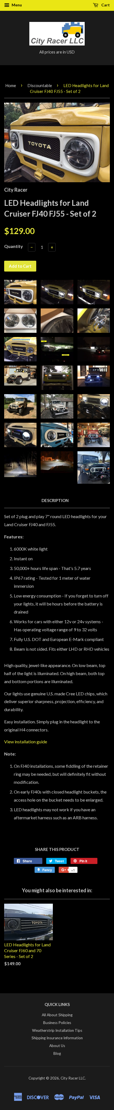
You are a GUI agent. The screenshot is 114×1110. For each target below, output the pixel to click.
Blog (57, 1053)
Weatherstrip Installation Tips (57, 1030)
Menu (16, 4)
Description (55, 500)
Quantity (13, 246)
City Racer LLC (73, 1078)
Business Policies (57, 1022)
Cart (105, 4)
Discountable (39, 85)
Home (10, 85)
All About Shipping (57, 1015)
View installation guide (25, 741)
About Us (57, 1045)
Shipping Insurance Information (57, 1038)
